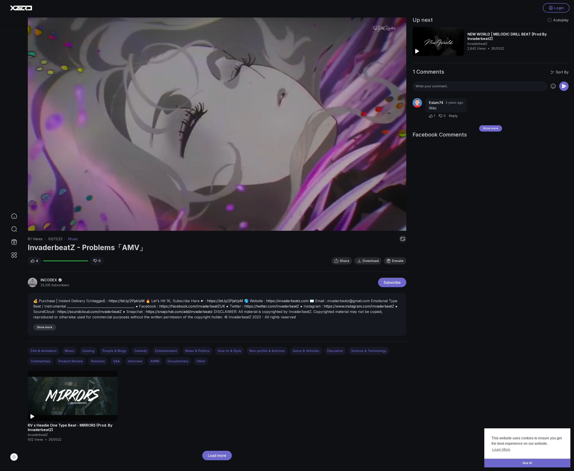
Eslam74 (436, 102)
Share (344, 261)
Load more (217, 455)
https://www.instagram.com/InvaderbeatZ (359, 306)
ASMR (154, 361)
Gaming (88, 351)
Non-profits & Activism (267, 351)
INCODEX (49, 280)
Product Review (71, 361)
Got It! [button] (527, 463)
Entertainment (166, 351)
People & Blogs (114, 351)
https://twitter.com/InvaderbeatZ (271, 306)
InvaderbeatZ (38, 435)
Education (335, 351)
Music (73, 239)
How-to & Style (229, 351)
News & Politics (197, 351)
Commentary (40, 361)
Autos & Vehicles (306, 351)
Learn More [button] (501, 449)
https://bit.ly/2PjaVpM (127, 301)
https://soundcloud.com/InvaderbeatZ (89, 311)
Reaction (98, 361)
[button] (11, 229)
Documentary (177, 361)
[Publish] (564, 86)
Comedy (140, 351)
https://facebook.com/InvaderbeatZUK (192, 306)
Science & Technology (368, 351)
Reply (453, 116)
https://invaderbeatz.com (287, 301)
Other (200, 361)
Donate (398, 261)
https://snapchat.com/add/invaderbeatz (179, 311)
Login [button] (559, 8)
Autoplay (561, 20)
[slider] (190, 225)
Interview (135, 361)
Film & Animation (44, 351)
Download (371, 261)
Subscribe (392, 282)
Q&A (116, 361)
